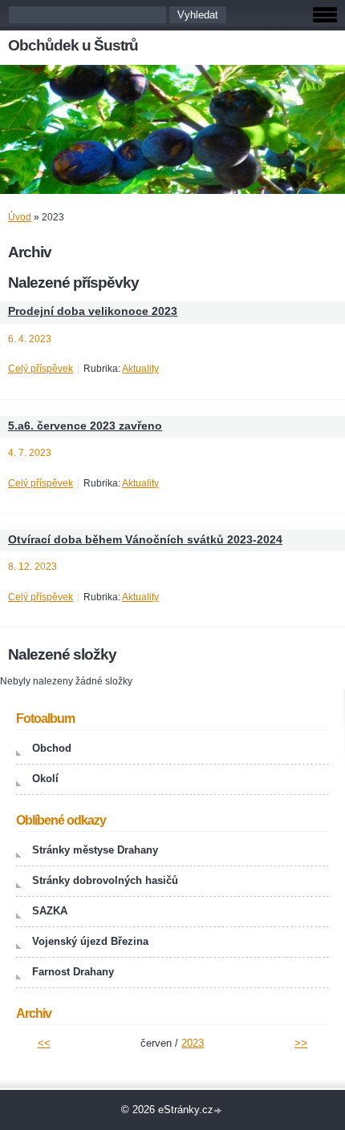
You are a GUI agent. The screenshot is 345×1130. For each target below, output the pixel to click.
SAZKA (49, 911)
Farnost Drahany (73, 972)
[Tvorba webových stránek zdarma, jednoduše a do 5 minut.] (219, 1111)
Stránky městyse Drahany (95, 850)
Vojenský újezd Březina (90, 941)
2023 (192, 1043)
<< (44, 1043)
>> (300, 1043)
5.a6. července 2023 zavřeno (85, 426)
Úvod (19, 217)
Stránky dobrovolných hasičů (105, 880)
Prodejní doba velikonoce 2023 (92, 311)
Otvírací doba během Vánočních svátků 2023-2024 (145, 540)
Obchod (51, 748)
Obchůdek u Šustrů (73, 45)
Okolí (45, 779)
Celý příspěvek (40, 368)
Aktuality (140, 368)
